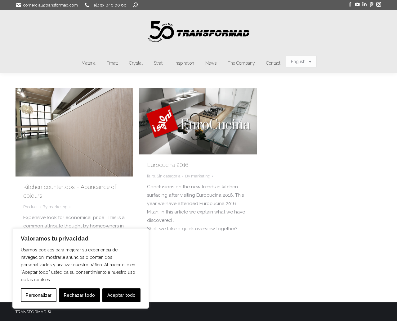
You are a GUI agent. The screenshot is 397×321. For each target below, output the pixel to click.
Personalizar (38, 295)
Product (30, 206)
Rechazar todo (79, 295)
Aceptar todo (121, 295)
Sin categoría (169, 176)
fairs (151, 176)
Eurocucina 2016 (168, 165)
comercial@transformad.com (50, 5)
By (55, 206)
